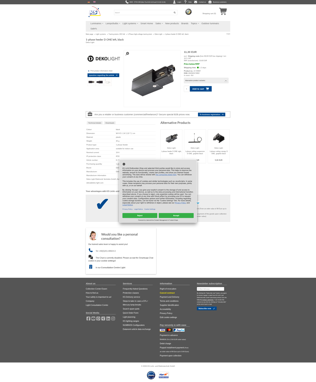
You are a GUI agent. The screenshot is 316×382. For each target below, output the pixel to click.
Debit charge (165, 343)
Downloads (110, 123)
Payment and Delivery (169, 297)
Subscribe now (205, 308)
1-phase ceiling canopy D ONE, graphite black (219, 152)
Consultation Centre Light (113, 268)
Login (179, 2)
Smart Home (146, 23)
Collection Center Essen (96, 289)
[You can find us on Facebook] (87, 318)
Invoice (173, 339)
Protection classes (131, 293)
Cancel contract (167, 293)
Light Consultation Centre (97, 305)
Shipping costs (193, 56)
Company (90, 301)
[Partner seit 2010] (151, 375)
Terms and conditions (169, 301)
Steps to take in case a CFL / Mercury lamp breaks (135, 303)
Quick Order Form (130, 313)
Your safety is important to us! (98, 297)
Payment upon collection (170, 356)
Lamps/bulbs (112, 23)
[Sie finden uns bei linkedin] (107, 318)
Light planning (129, 317)
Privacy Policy (166, 313)
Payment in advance (169, 335)
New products (172, 23)
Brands (184, 23)
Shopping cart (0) (209, 13)
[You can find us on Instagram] (112, 318)
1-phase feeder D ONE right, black (171, 152)
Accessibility (165, 309)
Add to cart (198, 88)
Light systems (130, 23)
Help (190, 2)
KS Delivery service (131, 297)
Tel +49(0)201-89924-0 (106, 251)
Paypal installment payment (174, 349)
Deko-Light (158, 34)
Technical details (94, 123)
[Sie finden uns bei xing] (102, 318)
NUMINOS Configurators (134, 325)
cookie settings (108, 261)
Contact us (202, 2)
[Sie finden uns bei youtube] (92, 318)
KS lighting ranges (131, 321)
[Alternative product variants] (226, 80)
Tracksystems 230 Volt (117, 34)
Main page (89, 34)
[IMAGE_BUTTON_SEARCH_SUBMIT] (173, 12)
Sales (158, 23)
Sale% (93, 28)
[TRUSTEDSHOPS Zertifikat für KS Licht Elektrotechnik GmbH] (188, 12)
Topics (194, 23)
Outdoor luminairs (210, 23)
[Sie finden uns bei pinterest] (97, 318)
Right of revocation (168, 289)
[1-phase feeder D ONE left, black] (91, 82)
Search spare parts (131, 309)
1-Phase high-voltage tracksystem (140, 34)
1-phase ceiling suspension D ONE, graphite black (195, 152)
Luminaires (96, 23)
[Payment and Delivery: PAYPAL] (179, 330)
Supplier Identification (169, 305)
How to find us (92, 293)
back (228, 34)
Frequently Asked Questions (135, 289)
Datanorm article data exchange (137, 329)
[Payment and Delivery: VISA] (162, 330)
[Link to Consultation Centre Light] (92, 268)
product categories (208, 299)
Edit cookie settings (168, 317)
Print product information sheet (101, 71)
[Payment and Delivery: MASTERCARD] (169, 330)
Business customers (220, 2)
